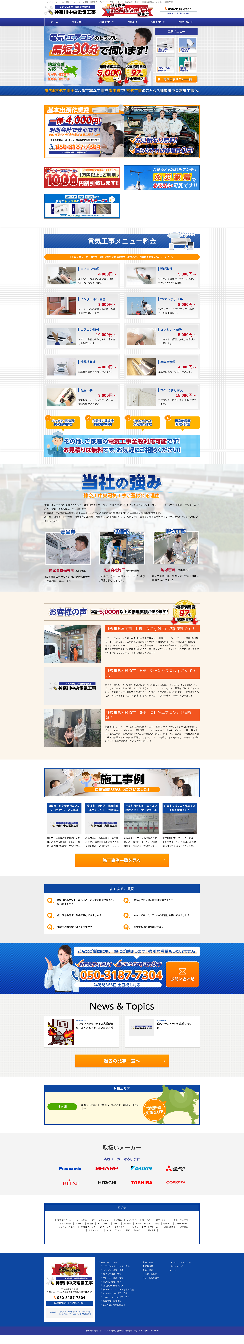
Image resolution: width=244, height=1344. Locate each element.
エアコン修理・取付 (112, 1282)
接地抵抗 (138, 1230)
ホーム (54, 22)
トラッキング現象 (143, 1223)
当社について (158, 22)
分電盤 (90, 1223)
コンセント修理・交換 (113, 1270)
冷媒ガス (167, 1223)
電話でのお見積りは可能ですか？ (74, 927)
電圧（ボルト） (162, 1220)
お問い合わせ (185, 22)
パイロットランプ (138, 1227)
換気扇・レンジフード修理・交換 (118, 1290)
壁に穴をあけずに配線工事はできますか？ (79, 915)
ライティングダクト (67, 1227)
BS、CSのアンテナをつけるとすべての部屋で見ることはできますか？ (86, 902)
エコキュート (103, 1223)
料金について (107, 22)
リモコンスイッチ (87, 1227)
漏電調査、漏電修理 (112, 1301)
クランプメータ (95, 1230)
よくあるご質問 (152, 1278)
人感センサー (181, 1223)
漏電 (157, 1223)
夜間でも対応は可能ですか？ (149, 927)
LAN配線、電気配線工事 (114, 1305)
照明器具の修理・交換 (113, 1286)
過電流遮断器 (170, 1227)
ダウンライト (132, 1220)
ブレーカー (155, 1227)
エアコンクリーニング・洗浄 (116, 1266)
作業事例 (132, 22)
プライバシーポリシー (180, 1262)
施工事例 (149, 1262)
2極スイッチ (105, 1227)
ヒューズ (79, 1223)
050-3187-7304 (179, 8)
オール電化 (82, 1220)
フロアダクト (120, 1227)
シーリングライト (113, 1230)
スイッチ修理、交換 (112, 1274)
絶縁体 (119, 1220)
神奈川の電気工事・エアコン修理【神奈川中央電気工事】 (112, 1331)
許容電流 (184, 1227)
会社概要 (149, 1270)
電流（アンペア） (181, 1220)
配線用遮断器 (65, 1223)
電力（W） (147, 1220)
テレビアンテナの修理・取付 (116, 1297)
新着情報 (149, 1266)
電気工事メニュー (109, 1262)
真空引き (127, 1223)
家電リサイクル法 (65, 1220)
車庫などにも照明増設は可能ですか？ (153, 900)
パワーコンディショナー (101, 1220)
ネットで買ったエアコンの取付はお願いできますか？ (161, 915)
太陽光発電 (151, 1230)
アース (116, 1223)
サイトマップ (176, 1266)
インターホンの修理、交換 (115, 1293)
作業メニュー (79, 22)
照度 (128, 1230)
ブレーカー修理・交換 (113, 1278)
